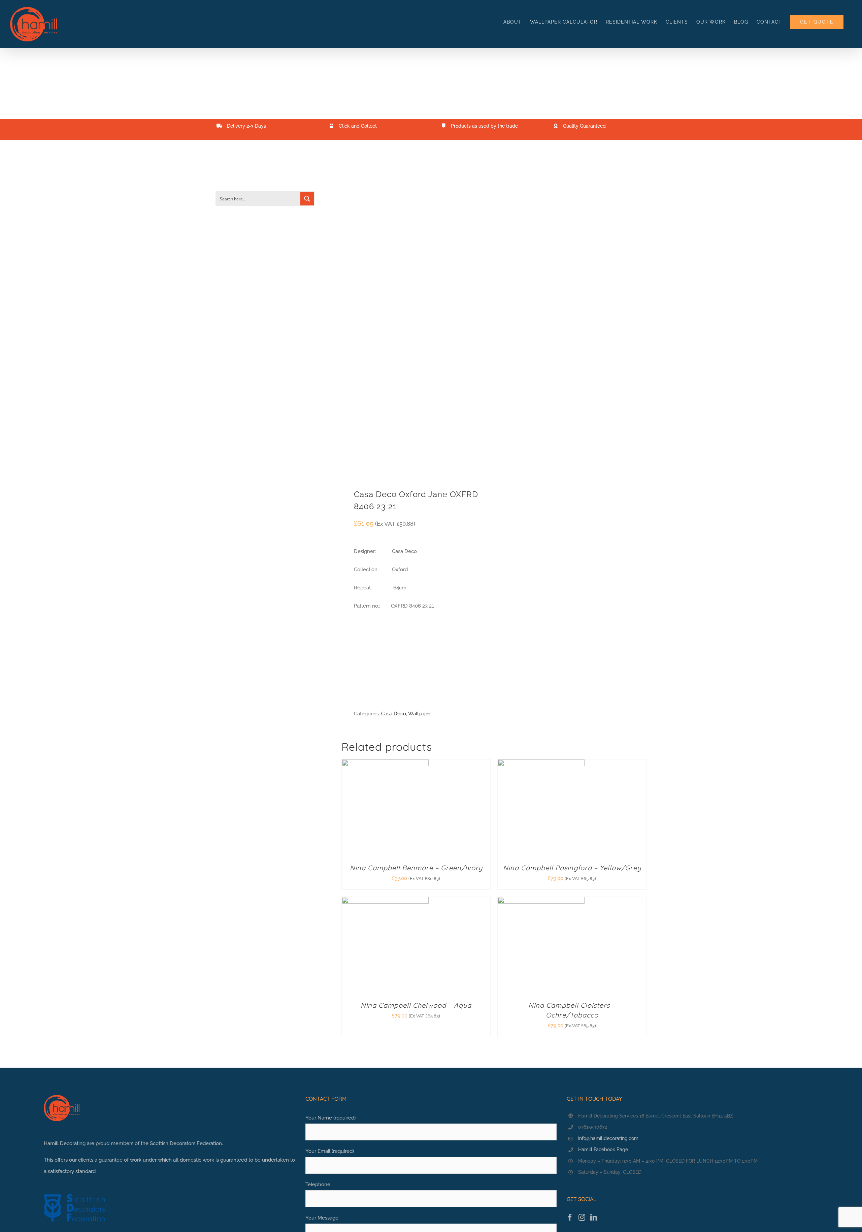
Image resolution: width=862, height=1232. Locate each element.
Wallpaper (420, 714)
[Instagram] (581, 1217)
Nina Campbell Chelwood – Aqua (416, 1005)
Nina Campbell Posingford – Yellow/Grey (572, 868)
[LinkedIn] (593, 1217)
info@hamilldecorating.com (608, 1138)
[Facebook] (570, 1217)
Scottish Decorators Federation (186, 1143)
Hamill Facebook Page (603, 1149)
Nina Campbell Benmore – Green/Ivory (416, 868)
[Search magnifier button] (307, 198)
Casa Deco (393, 714)
